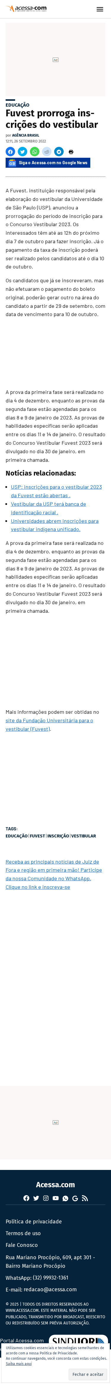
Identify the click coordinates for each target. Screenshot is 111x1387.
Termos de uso (23, 1233)
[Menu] (101, 9)
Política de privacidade (34, 1221)
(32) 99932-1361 (50, 1278)
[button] (10, 151)
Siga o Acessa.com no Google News (53, 162)
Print (71, 151)
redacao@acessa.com (50, 1289)
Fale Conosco (22, 1245)
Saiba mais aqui (19, 1364)
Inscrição (58, 836)
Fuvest (37, 836)
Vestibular (83, 836)
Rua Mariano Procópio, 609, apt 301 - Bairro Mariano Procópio (50, 1261)
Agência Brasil (25, 135)
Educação (17, 105)
